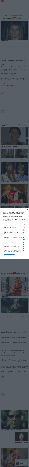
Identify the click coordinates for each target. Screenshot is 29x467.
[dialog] (14, 233)
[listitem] (14, 236)
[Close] (27, 210)
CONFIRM (9, 254)
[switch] (24, 224)
